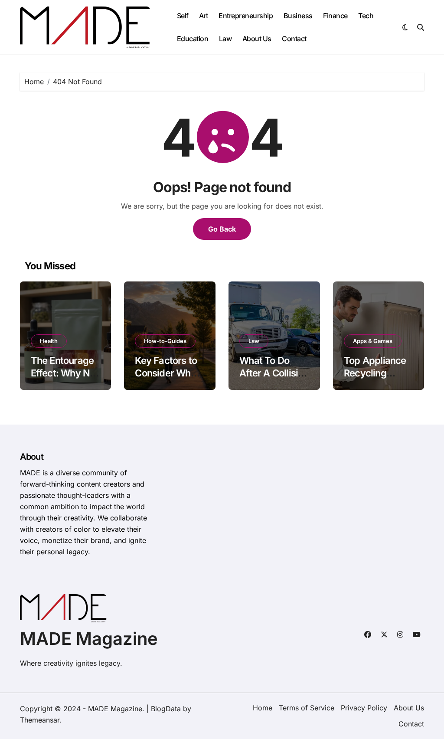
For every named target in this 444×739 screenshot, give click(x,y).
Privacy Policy (364, 707)
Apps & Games (372, 340)
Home (262, 707)
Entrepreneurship (246, 15)
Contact (294, 38)
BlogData (166, 708)
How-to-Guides (165, 340)
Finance (335, 15)
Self (183, 15)
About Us (256, 38)
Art (203, 15)
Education (193, 38)
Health (49, 340)
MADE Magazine (89, 638)
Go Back (222, 229)
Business (298, 15)
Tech (365, 15)
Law (225, 38)
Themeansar (39, 720)
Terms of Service (306, 707)
